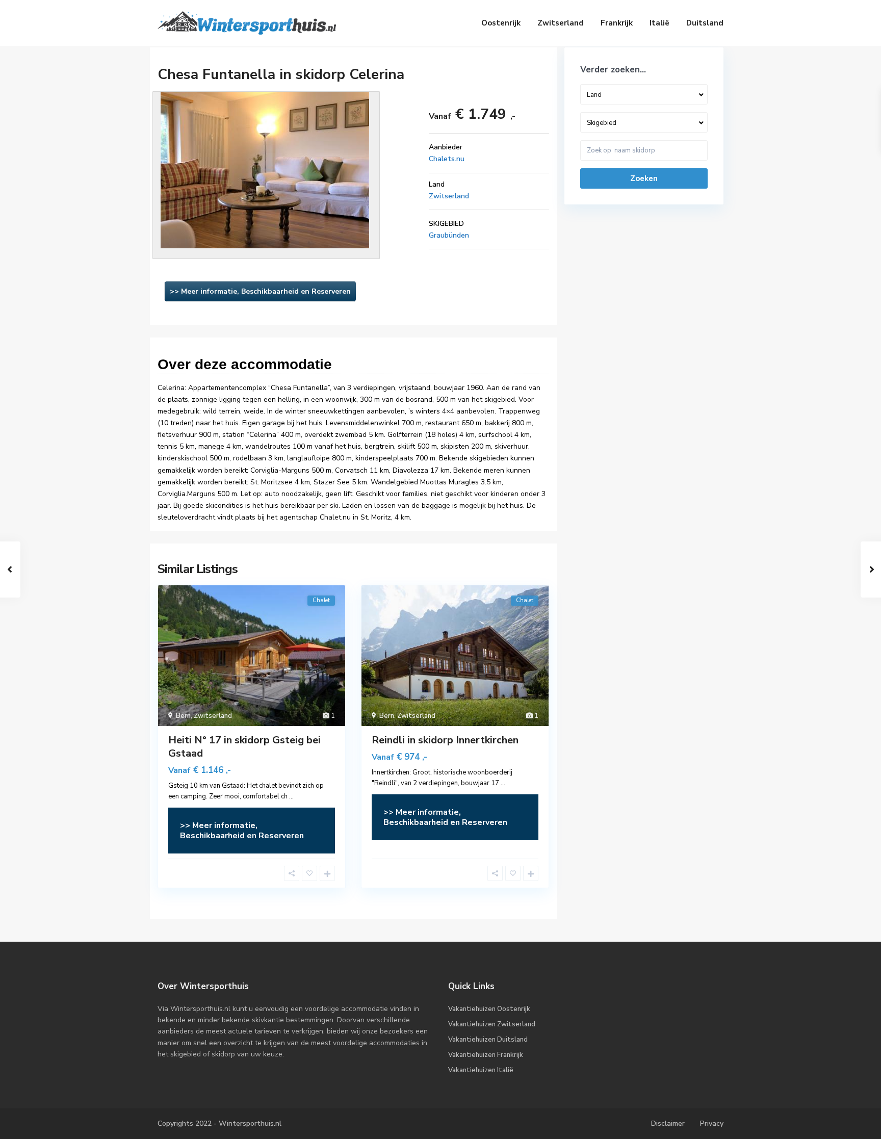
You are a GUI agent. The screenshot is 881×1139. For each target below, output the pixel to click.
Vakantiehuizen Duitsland (488, 1039)
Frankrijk (617, 23)
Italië (659, 23)
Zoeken (644, 178)
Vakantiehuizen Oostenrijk (489, 1009)
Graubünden (449, 235)
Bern (183, 715)
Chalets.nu (446, 159)
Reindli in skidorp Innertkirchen (445, 740)
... (291, 796)
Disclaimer (668, 1123)
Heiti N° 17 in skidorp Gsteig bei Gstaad (244, 746)
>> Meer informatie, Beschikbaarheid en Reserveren (260, 291)
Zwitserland (560, 23)
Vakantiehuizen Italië (480, 1070)
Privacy (711, 1123)
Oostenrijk (501, 23)
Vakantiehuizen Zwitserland (491, 1024)
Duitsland (704, 23)
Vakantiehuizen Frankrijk (485, 1054)
